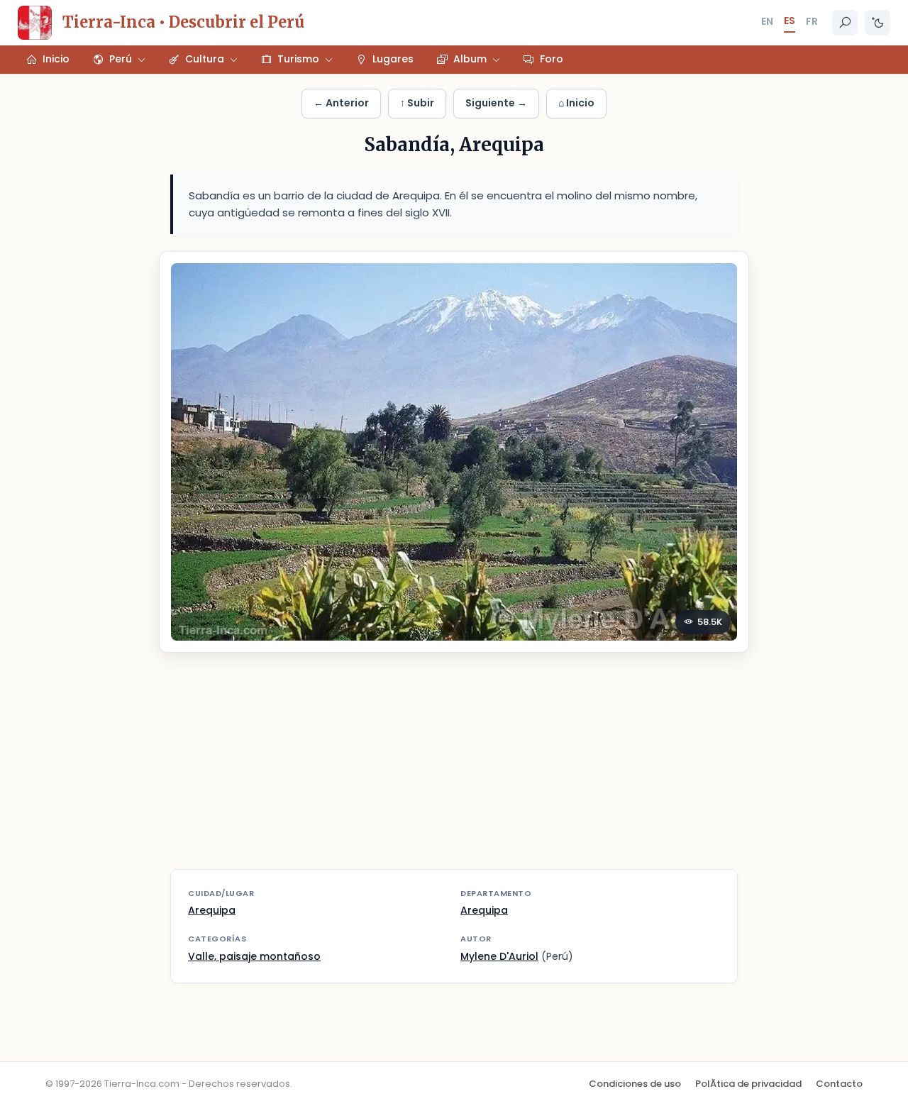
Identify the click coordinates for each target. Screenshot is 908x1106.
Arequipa (212, 910)
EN (767, 21)
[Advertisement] (454, 769)
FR (812, 21)
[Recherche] (845, 22)
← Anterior (341, 103)
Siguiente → (496, 103)
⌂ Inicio (576, 103)
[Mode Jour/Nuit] (877, 22)
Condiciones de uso (635, 1083)
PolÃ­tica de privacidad (748, 1083)
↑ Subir (417, 103)
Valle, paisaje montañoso (254, 956)
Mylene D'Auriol (499, 956)
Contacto (839, 1083)
